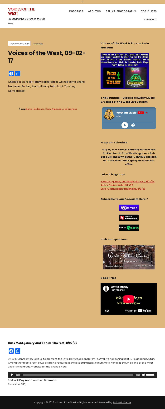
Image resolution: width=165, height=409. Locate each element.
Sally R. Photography (121, 11)
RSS (23, 384)
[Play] (125, 125)
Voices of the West (21, 11)
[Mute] (143, 375)
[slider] (150, 375)
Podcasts (76, 11)
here (64, 366)
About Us (94, 11)
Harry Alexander (53, 108)
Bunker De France (35, 108)
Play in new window (30, 380)
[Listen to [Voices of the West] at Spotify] (129, 227)
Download (50, 380)
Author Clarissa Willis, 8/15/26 (117, 185)
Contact (150, 19)
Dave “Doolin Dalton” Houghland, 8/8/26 (123, 188)
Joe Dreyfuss (70, 108)
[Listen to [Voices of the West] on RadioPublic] (129, 217)
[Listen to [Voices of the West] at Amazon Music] (129, 207)
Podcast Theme (122, 402)
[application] (82, 375)
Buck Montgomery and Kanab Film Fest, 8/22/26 (128, 181)
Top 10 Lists (149, 11)
